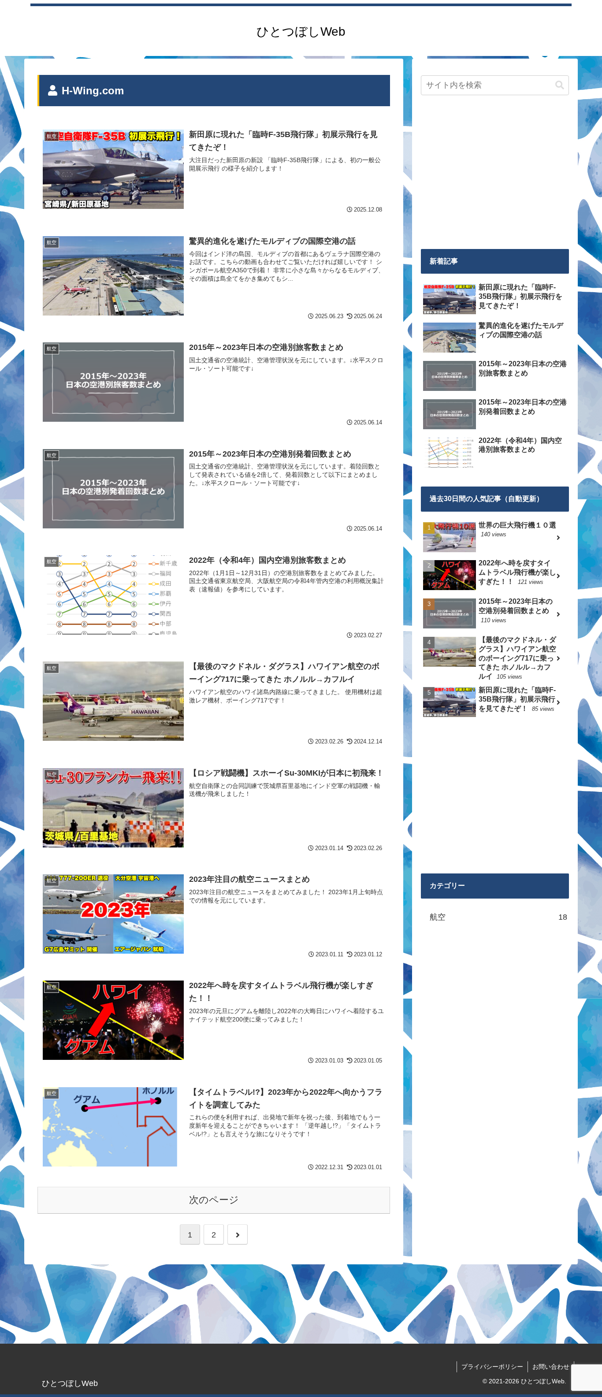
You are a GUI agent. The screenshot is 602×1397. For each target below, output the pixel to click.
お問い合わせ (550, 1366)
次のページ (214, 1199)
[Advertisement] (495, 172)
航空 (498, 917)
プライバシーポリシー (492, 1366)
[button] (560, 85)
